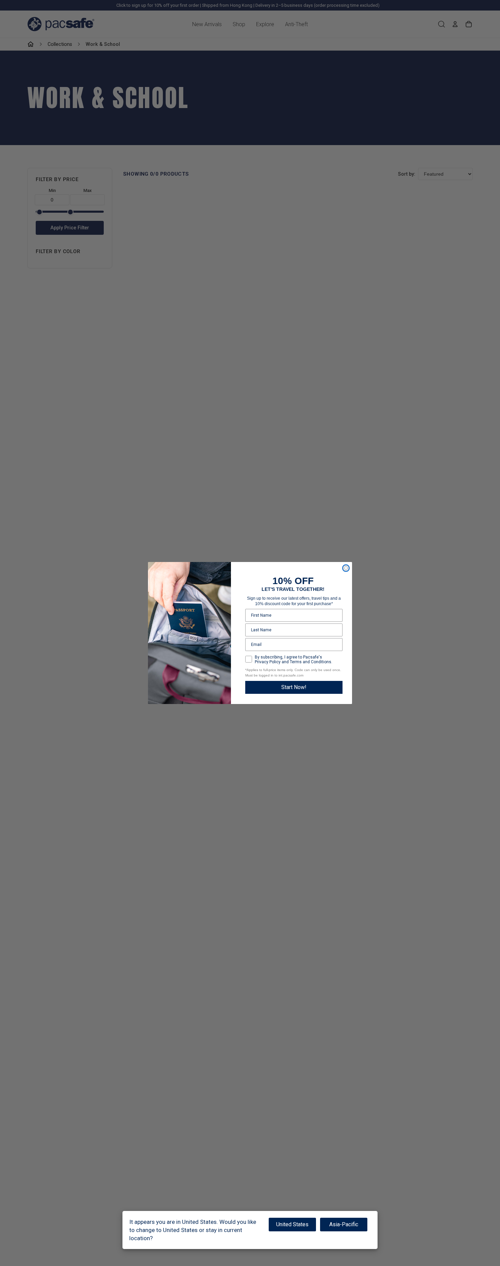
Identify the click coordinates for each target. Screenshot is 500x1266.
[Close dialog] (346, 568)
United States (292, 1224)
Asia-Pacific (343, 1224)
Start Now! (293, 687)
